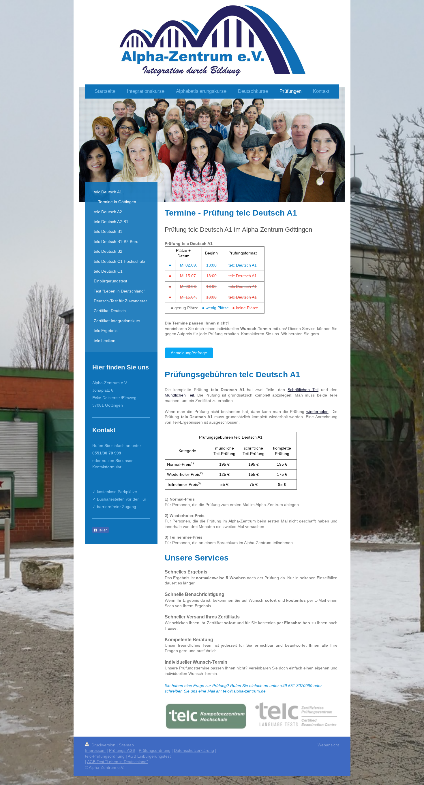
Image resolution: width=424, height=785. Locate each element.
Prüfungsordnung (154, 750)
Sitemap (126, 745)
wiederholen (317, 411)
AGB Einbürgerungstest (149, 756)
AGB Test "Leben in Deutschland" (117, 761)
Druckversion (103, 745)
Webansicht (328, 745)
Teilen (102, 530)
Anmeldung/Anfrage (189, 352)
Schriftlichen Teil (303, 389)
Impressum (95, 750)
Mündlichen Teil (179, 395)
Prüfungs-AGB (122, 750)
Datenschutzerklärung (194, 750)
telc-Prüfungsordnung (105, 756)
